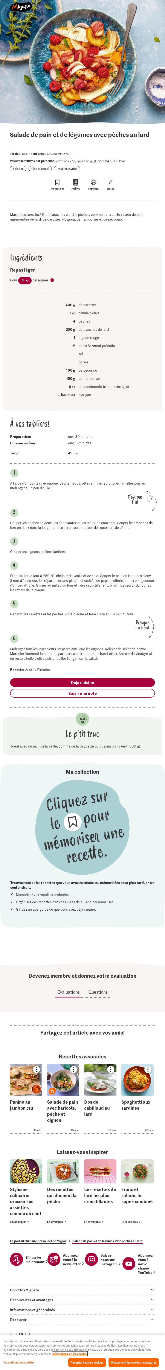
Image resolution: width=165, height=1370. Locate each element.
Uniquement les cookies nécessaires (133, 1362)
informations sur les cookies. (69, 1354)
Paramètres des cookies (18, 1362)
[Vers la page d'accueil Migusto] (21, 4)
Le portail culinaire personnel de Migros (38, 1240)
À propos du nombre (52, 280)
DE (12, 1334)
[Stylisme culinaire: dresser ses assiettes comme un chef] (26, 1192)
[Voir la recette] (26, 1099)
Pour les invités (67, 169)
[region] (82, 1352)
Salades (18, 169)
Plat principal (40, 169)
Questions (98, 992)
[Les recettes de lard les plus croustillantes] (100, 1192)
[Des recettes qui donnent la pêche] (63, 1192)
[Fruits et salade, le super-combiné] (137, 1192)
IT (29, 1334)
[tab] (82, 1290)
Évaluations (68, 992)
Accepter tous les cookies (87, 1362)
